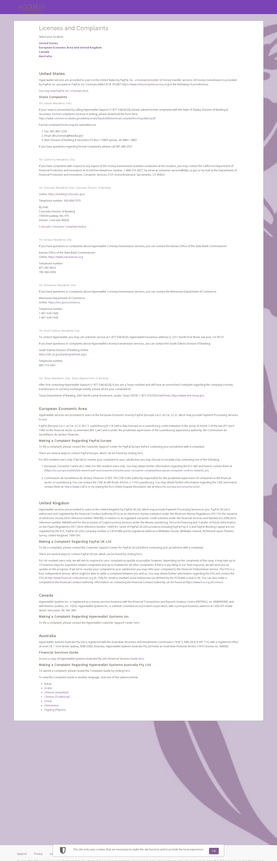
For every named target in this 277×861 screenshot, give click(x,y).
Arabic (48, 688)
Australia (45, 56)
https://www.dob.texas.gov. (188, 395)
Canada (44, 52)
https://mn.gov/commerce (64, 302)
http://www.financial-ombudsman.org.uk (72, 578)
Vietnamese (51, 705)
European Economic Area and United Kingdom (70, 47)
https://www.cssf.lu (76, 487)
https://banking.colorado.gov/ (66, 194)
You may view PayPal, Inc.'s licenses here (63, 91)
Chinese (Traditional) (57, 697)
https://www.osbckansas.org (65, 257)
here (140, 453)
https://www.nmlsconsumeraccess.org (145, 84)
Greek (48, 701)
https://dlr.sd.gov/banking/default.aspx (63, 354)
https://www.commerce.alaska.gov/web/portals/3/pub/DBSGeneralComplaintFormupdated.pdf (97, 118)
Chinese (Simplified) (56, 692)
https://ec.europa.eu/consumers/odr (177, 487)
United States (48, 43)
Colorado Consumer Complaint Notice (62, 226)
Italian (48, 684)
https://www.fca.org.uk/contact (204, 582)
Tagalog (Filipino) (54, 710)
